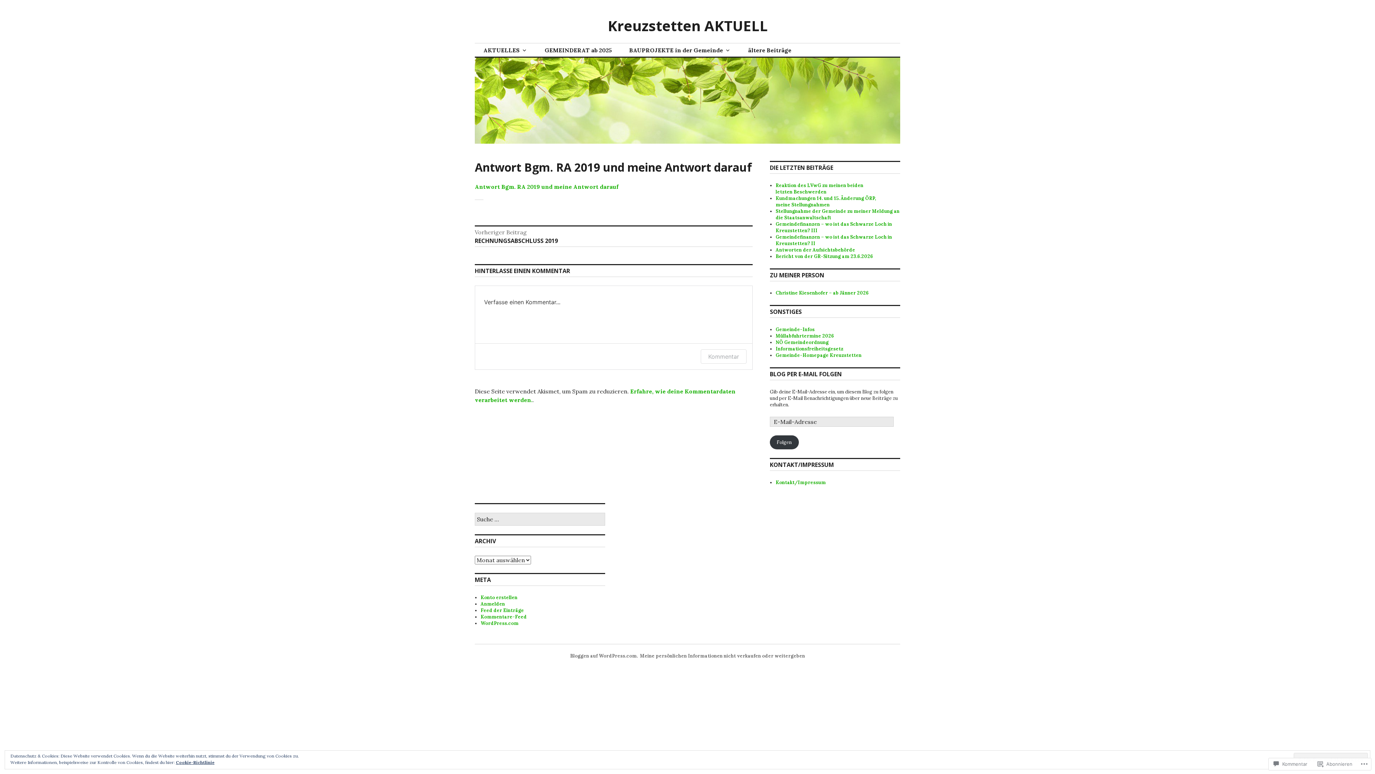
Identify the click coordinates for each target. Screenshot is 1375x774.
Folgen (784, 442)
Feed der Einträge (502, 610)
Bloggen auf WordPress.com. (604, 656)
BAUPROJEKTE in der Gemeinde (676, 50)
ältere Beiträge (769, 50)
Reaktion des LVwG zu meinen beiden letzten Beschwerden (819, 188)
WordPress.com (499, 623)
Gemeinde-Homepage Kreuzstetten (819, 355)
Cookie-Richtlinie (195, 762)
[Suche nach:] (540, 520)
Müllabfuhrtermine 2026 (805, 336)
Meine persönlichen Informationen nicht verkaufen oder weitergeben (722, 656)
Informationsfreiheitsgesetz (809, 349)
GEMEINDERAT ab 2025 (578, 50)
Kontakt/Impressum (801, 482)
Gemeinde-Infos (795, 329)
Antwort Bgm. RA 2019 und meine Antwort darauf (546, 186)
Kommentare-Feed (504, 617)
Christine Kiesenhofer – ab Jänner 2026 (822, 293)
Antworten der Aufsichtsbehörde (815, 250)
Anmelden (493, 604)
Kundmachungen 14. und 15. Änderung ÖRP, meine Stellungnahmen (826, 201)
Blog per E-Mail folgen (806, 374)
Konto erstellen (499, 597)
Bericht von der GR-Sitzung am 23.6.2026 (824, 256)
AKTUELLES (501, 50)
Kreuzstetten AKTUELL (688, 25)
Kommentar (723, 356)
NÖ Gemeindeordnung (802, 342)
